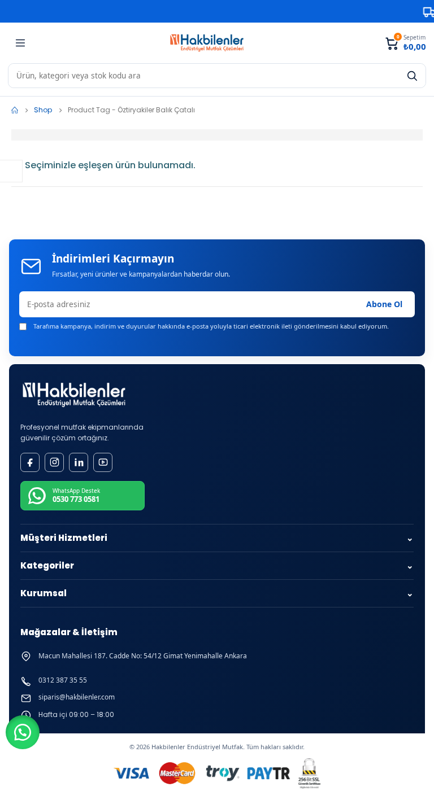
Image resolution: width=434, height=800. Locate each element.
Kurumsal (217, 593)
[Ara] (412, 76)
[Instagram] (54, 462)
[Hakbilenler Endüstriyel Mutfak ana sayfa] (74, 395)
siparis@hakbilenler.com (76, 697)
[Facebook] (30, 462)
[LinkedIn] (78, 462)
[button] (23, 732)
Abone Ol (384, 304)
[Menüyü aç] (20, 42)
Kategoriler (217, 565)
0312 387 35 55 (62, 680)
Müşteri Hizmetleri (217, 538)
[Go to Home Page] (14, 110)
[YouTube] (102, 462)
